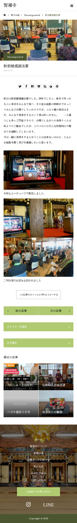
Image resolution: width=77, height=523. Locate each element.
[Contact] (48, 504)
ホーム (38, 439)
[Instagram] (28, 504)
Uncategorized (15, 57)
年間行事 (38, 453)
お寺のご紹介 (38, 473)
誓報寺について (38, 446)
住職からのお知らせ (38, 460)
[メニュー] (71, 5)
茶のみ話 (38, 466)
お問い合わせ (38, 480)
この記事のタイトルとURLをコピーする (38, 294)
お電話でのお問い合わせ (38, 492)
